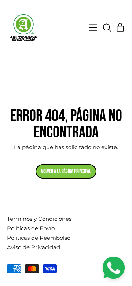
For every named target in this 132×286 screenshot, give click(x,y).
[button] (106, 27)
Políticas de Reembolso (38, 237)
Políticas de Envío (31, 228)
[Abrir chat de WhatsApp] (114, 268)
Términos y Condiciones (39, 218)
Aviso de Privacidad (33, 247)
